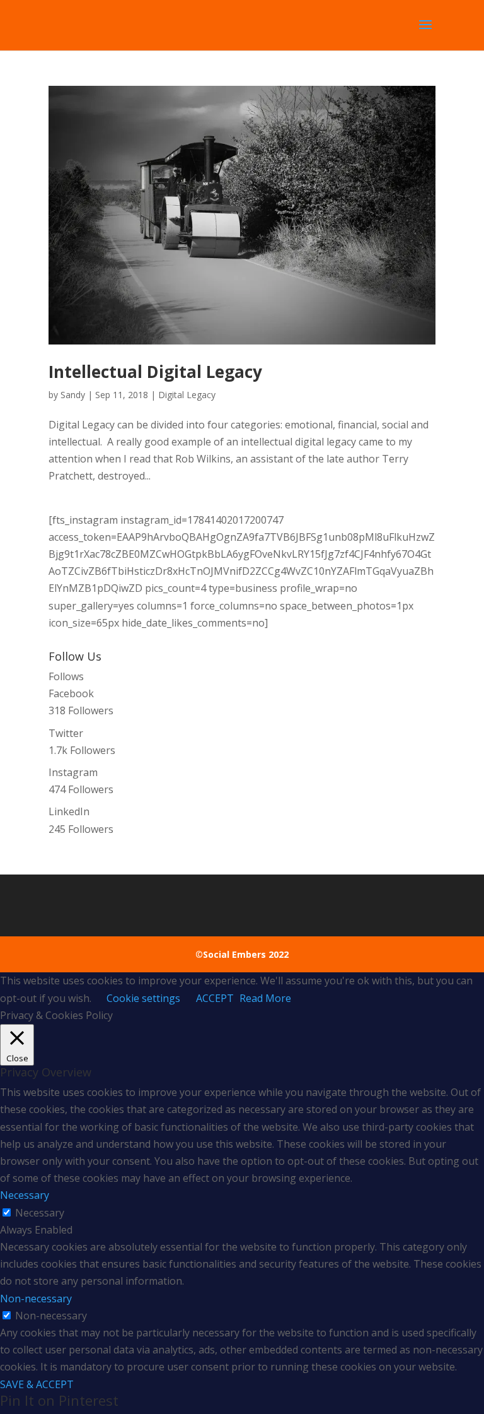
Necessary (39, 1213)
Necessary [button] (24, 1195)
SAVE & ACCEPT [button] (37, 1384)
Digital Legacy (187, 395)
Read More (265, 998)
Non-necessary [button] (36, 1298)
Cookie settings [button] (143, 998)
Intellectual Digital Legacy (155, 371)
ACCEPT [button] (215, 998)
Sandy (72, 395)
